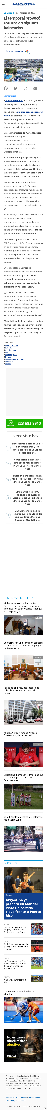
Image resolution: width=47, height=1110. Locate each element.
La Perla (8, 348)
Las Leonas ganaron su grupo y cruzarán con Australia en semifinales (15, 929)
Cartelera (23, 1097)
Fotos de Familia (12, 1097)
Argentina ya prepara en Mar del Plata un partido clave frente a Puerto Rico (23, 908)
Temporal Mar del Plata (14, 359)
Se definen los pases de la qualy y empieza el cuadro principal (16, 946)
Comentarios (10, 95)
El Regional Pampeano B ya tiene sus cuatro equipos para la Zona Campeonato (23, 777)
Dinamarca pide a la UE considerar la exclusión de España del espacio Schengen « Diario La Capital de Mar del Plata (24, 497)
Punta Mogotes (11, 355)
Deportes (38, 744)
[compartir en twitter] (19, 88)
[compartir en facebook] (9, 88)
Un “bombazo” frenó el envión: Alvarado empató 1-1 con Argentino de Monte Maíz (15, 965)
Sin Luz (8, 357)
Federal (7, 958)
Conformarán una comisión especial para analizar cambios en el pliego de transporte (23, 645)
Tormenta (9, 361)
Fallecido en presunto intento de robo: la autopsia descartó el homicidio (21, 690)
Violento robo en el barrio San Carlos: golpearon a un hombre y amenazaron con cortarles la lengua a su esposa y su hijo (23, 607)
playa (7, 352)
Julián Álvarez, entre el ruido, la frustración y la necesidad (20, 734)
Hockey (39, 999)
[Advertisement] (23, 391)
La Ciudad (9, 12)
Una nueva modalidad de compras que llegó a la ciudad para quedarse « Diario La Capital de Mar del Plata (24, 515)
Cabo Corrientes (11, 346)
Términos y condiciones (16, 1100)
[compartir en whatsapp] (28, 88)
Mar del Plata (10, 350)
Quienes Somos (34, 1097)
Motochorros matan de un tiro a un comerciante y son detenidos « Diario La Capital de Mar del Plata (25, 448)
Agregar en (17, 51)
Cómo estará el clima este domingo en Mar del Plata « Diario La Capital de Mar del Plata (24, 464)
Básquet (9, 895)
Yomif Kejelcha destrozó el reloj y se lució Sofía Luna (23, 818)
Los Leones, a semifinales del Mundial (19, 993)
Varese (8, 364)
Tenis (6, 941)
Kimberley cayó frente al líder (15, 981)
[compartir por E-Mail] (38, 88)
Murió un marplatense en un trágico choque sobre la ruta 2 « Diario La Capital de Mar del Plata (24, 480)
